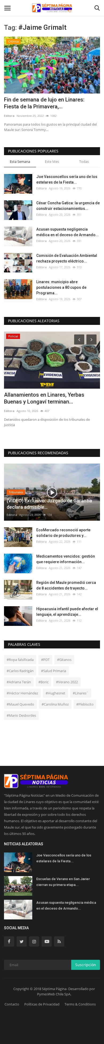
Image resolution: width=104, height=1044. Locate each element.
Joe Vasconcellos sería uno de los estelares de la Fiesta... (66, 179)
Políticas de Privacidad (41, 1004)
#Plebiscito (85, 704)
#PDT (45, 659)
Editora (9, 116)
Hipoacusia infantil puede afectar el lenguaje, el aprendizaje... (67, 612)
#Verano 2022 (67, 682)
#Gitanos (64, 659)
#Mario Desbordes (21, 715)
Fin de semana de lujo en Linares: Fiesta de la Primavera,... (44, 103)
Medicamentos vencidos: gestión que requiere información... (65, 559)
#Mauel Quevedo (20, 704)
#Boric (43, 682)
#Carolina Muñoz (55, 704)
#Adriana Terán (19, 682)
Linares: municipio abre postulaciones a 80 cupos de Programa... (61, 287)
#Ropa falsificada (20, 659)
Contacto (12, 1004)
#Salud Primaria (53, 670)
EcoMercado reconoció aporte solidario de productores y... (63, 533)
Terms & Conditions (80, 1004)
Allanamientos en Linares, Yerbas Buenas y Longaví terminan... (44, 398)
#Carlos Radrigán (20, 670)
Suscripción (85, 964)
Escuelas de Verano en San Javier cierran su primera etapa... (63, 882)
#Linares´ (81, 693)
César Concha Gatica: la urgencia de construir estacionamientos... (68, 206)
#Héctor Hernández (22, 693)
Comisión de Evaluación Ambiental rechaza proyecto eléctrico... (66, 258)
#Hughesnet (55, 693)
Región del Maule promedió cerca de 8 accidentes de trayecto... (66, 585)
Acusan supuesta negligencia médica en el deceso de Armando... (67, 232)
